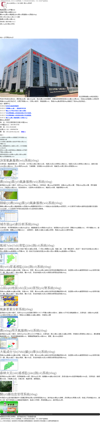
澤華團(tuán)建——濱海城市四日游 (16, 108)
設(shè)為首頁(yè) (11, 3)
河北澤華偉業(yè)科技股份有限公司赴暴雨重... (19, 115)
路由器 (2, 21)
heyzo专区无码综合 (5, 421)
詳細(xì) (23, 132)
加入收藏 (20, 3)
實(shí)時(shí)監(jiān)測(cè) (7, 17)
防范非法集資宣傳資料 (12, 106)
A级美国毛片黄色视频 (17, 421)
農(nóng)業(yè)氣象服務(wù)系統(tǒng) (16, 117)
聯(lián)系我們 (28, 3)
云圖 (18, 17)
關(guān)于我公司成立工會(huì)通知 (16, 110)
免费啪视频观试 (28, 421)
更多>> (2, 37)
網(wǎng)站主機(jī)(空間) (7, 24)
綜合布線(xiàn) (10, 21)
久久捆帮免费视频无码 (52, 421)
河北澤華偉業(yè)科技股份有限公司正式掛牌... (19, 113)
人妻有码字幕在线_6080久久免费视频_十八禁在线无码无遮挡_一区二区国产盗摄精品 (24, 1)
